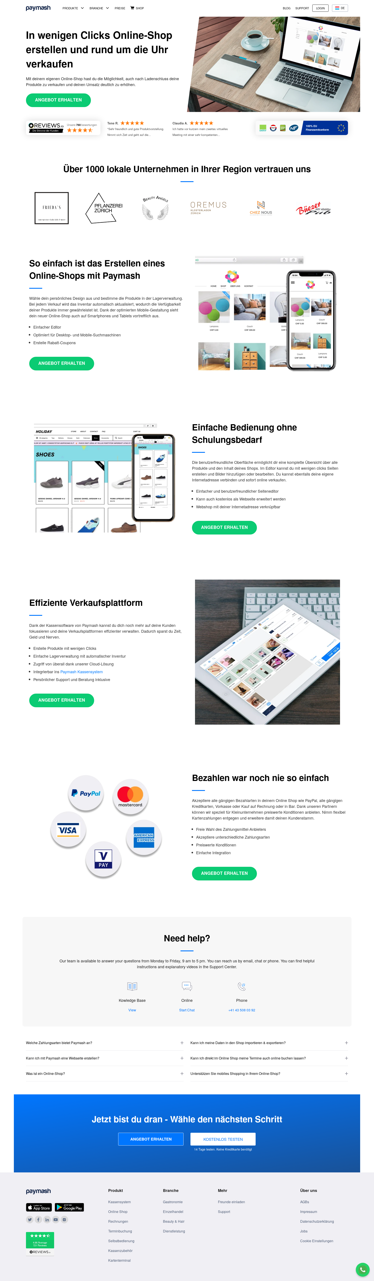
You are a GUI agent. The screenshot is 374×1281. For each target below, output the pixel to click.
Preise (120, 8)
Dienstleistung (174, 1231)
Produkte (70, 8)
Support (302, 8)
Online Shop (117, 1211)
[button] (105, 1043)
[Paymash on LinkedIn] (47, 1219)
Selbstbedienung (121, 1240)
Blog (286, 8)
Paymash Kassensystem (81, 671)
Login (320, 8)
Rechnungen (118, 1221)
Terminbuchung (120, 1231)
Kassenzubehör (120, 1250)
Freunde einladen (231, 1201)
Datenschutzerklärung (317, 1221)
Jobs (304, 1231)
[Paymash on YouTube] (56, 1219)
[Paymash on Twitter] (30, 1219)
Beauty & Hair (173, 1221)
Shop (140, 8)
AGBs (304, 1201)
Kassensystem (119, 1201)
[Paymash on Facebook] (38, 1219)
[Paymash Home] (43, 8)
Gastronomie (173, 1201)
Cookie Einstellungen (316, 1240)
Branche (96, 8)
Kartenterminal (119, 1260)
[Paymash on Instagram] (64, 1219)
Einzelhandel (173, 1211)
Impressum (308, 1211)
